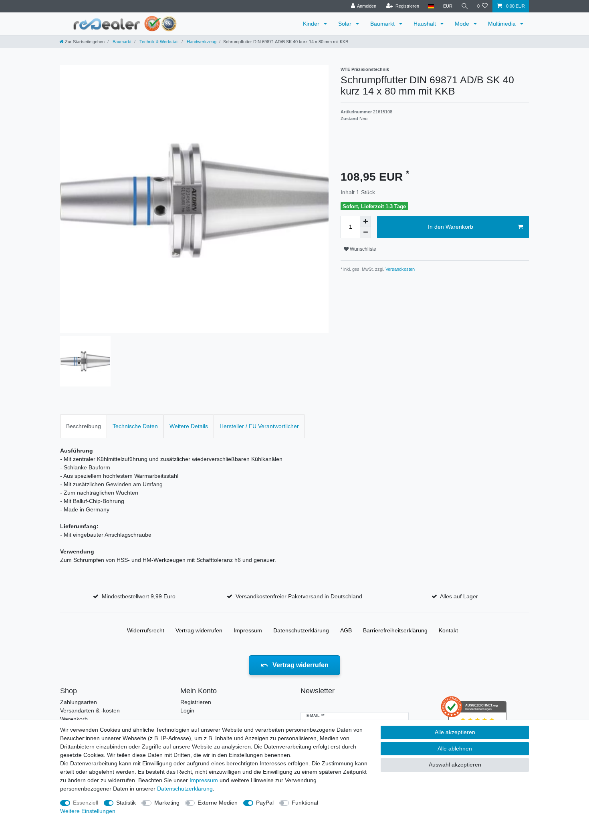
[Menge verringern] (365, 232)
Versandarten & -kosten (90, 710)
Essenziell (85, 802)
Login (187, 710)
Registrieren (195, 702)
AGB (346, 630)
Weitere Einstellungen (87, 811)
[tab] (83, 426)
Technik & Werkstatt (158, 41)
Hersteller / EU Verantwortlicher (259, 426)
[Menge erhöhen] (365, 221)
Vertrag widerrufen (198, 630)
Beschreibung (83, 426)
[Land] (431, 6)
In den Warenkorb (450, 226)
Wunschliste (362, 249)
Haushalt (426, 23)
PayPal (265, 802)
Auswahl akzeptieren (455, 764)
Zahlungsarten (78, 702)
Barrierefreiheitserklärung (395, 630)
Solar (345, 23)
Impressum (248, 630)
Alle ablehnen (455, 748)
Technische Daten (135, 426)
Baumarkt (383, 23)
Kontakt (448, 630)
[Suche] (465, 6)
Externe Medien (218, 802)
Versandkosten (399, 269)
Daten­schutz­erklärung (301, 630)
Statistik (126, 802)
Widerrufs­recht (145, 630)
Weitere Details (188, 426)
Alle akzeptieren (455, 732)
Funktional (305, 802)
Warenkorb (74, 719)
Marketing (167, 802)
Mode (463, 23)
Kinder (312, 23)
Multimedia (502, 23)
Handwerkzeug (201, 41)
